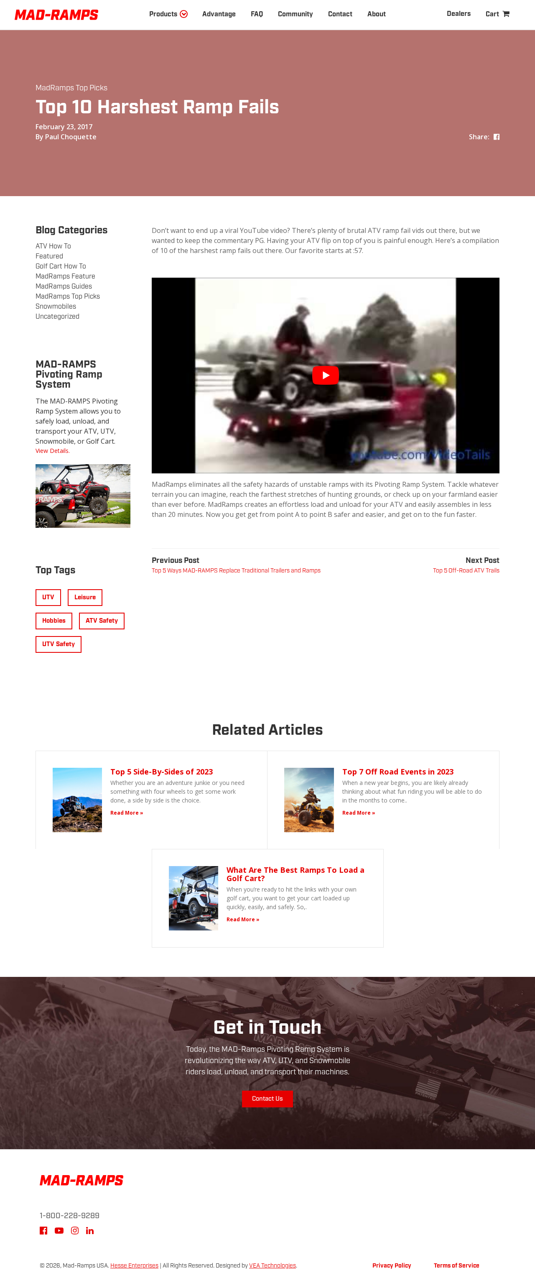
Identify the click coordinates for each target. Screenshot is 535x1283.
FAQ (257, 14)
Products (163, 14)
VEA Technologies (272, 1266)
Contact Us (267, 1099)
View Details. (53, 451)
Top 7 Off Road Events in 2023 (397, 772)
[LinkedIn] (90, 1232)
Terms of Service (456, 1266)
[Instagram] (75, 1232)
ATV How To (53, 246)
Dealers (459, 14)
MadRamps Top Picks (71, 88)
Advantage (219, 14)
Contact (340, 14)
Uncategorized (57, 316)
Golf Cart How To (61, 266)
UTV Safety (58, 644)
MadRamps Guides (64, 286)
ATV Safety (102, 621)
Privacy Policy (391, 1266)
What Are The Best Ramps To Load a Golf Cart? (295, 874)
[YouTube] (59, 1232)
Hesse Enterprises (134, 1266)
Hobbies (54, 621)
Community (295, 14)
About (376, 14)
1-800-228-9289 (69, 1216)
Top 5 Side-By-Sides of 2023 (161, 772)
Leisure (85, 597)
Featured (49, 256)
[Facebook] (43, 1232)
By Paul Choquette (66, 136)
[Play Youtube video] (326, 375)
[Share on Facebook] (496, 136)
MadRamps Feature (65, 276)
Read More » (126, 812)
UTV (48, 597)
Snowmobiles (56, 306)
